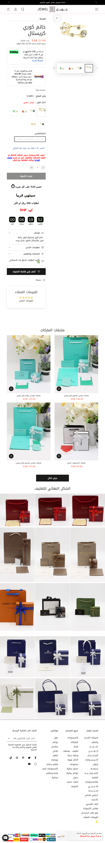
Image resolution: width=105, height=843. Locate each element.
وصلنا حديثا (73, 755)
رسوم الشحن (41, 43)
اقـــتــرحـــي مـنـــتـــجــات (93, 788)
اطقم (55, 755)
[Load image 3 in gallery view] (71, 68)
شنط (76, 746)
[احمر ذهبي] (23, 111)
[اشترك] (8, 738)
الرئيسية (43, 18)
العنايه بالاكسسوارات (91, 779)
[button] (22, 9)
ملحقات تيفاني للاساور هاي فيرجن (28, 463)
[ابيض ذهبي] (41, 111)
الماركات (74, 742)
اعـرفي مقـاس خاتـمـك (91, 797)
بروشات (54, 760)
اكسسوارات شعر (50, 769)
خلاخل (55, 751)
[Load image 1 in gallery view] (89, 68)
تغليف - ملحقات (70, 751)
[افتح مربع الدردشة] (5, 838)
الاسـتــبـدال (93, 755)
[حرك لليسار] (96, 2)
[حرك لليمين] (9, 2)
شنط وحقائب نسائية (52, 775)
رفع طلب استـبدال (89, 813)
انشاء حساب (72, 782)
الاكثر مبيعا (73, 760)
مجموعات (74, 764)
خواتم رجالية (72, 773)
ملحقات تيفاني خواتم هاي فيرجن (29, 395)
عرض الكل (52, 478)
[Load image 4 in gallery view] (62, 68)
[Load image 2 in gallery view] (80, 68)
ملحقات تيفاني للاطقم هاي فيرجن (76, 395)
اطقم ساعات (52, 764)
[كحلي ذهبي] (32, 111)
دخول (75, 777)
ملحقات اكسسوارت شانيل (76, 463)
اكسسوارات (72, 738)
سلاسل (54, 746)
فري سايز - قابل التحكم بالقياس (29, 139)
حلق (56, 738)
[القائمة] (96, 9)
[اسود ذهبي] (41, 124)
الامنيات (74, 786)
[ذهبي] (32, 124)
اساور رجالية (72, 769)
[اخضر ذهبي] (14, 111)
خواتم (55, 742)
